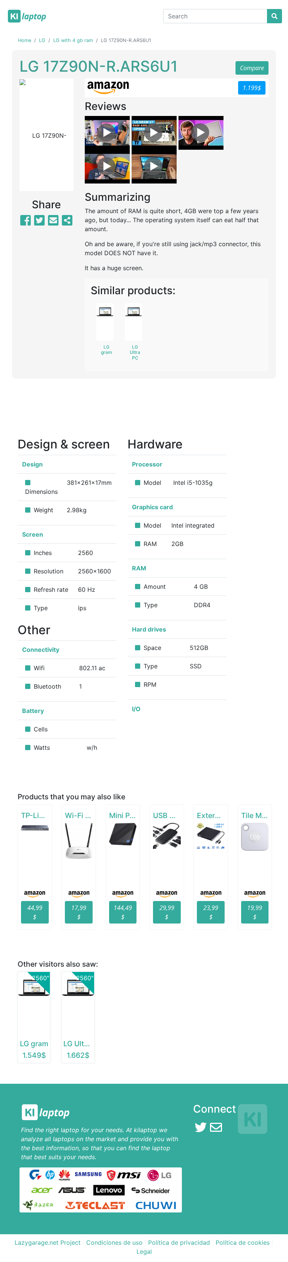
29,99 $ (166, 912)
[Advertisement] (144, 410)
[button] (24, 134)
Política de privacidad (179, 1242)
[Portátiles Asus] (72, 1189)
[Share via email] (53, 222)
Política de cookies (243, 1242)
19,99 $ (254, 912)
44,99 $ (34, 912)
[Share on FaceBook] (26, 222)
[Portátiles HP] (50, 1174)
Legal (144, 1251)
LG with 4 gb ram (73, 40)
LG (42, 40)
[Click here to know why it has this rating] (216, 483)
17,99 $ (78, 912)
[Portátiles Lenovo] (109, 1189)
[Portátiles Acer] (41, 1189)
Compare (252, 68)
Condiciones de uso (114, 1242)
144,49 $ (123, 912)
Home (24, 40)
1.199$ (252, 88)
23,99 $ (210, 912)
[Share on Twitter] (39, 222)
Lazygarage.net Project (48, 1242)
